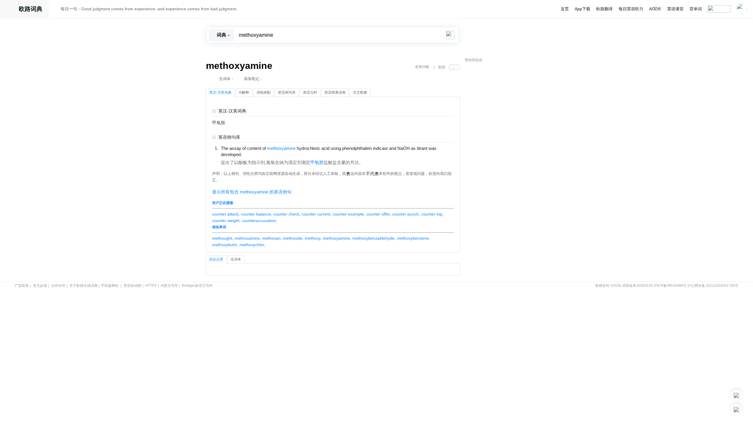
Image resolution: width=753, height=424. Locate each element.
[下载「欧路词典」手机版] (736, 395)
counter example (348, 214)
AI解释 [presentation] (244, 92)
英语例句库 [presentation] (287, 92)
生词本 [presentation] (236, 259)
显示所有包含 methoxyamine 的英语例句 (251, 192)
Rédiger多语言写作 (197, 286)
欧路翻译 (604, 8)
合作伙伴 (58, 286)
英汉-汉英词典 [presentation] (220, 92)
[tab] (220, 92)
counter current (316, 214)
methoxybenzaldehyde (373, 238)
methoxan (271, 238)
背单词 (695, 8)
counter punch (405, 214)
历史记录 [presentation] (216, 259)
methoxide (292, 238)
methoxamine (247, 238)
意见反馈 (40, 286)
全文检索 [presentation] (360, 92)
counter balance (256, 214)
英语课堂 (675, 8)
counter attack (225, 214)
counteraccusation (259, 220)
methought (222, 238)
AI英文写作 (169, 286)
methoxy (312, 238)
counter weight (225, 220)
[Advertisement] (509, 154)
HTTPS (151, 286)
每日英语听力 (631, 8)
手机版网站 (110, 286)
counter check (286, 214)
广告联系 (22, 286)
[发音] (56, 10)
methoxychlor (251, 244)
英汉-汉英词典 (232, 111)
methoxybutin (224, 244)
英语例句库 (229, 137)
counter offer (378, 214)
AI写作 (655, 8)
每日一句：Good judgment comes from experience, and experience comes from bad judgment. (149, 8)
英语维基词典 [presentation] (335, 92)
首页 (565, 8)
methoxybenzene (413, 238)
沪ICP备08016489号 (670, 286)
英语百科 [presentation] (310, 92)
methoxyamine (336, 238)
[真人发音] (251, 154)
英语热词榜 (132, 286)
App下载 (582, 8)
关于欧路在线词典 (83, 286)
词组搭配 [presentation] (263, 92)
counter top (431, 214)
